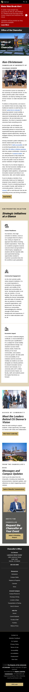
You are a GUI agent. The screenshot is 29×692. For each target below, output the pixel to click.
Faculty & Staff (14, 619)
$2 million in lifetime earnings (17, 149)
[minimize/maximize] (26, 15)
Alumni (14, 613)
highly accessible (17, 145)
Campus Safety (14, 577)
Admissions (14, 574)
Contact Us (14, 635)
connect (4, 190)
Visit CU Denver (14, 606)
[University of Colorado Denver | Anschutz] (5, 2)
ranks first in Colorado (13, 110)
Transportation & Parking (14, 603)
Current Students (14, 616)
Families (14, 622)
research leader (17, 153)
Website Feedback (14, 638)
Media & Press (14, 626)
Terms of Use (14, 647)
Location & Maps (14, 600)
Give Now (14, 659)
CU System (14, 641)
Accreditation (14, 653)
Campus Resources (14, 593)
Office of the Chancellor (11, 30)
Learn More (5, 25)
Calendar (14, 583)
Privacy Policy (14, 644)
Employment (14, 656)
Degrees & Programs (14, 580)
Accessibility (14, 650)
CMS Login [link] (14, 684)
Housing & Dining (14, 597)
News (14, 586)
